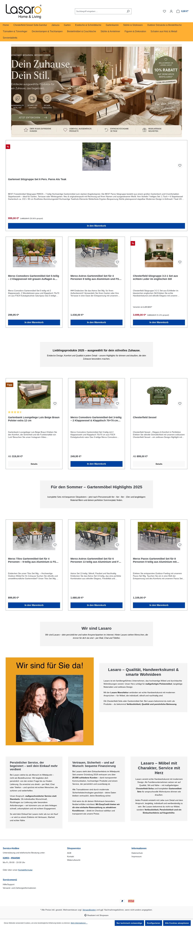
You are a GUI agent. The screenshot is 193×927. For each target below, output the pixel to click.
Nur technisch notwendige (129, 923)
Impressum (137, 856)
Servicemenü (10, 880)
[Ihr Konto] (171, 11)
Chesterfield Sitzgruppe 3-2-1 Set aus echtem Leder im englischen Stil (155, 277)
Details (34, 464)
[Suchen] (128, 11)
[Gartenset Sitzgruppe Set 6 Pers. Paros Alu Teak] (96, 156)
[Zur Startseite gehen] (24, 11)
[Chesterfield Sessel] (159, 395)
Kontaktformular (25, 870)
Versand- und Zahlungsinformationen (19, 888)
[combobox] (100, 11)
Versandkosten (89, 910)
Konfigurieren (153, 923)
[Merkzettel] (164, 11)
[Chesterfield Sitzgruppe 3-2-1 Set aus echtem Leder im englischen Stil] (159, 253)
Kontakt (70, 856)
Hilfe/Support (8, 884)
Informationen (139, 848)
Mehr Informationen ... (79, 923)
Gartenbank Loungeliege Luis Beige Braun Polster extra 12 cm (33, 419)
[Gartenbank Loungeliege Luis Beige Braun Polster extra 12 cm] (34, 395)
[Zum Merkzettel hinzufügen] (180, 165)
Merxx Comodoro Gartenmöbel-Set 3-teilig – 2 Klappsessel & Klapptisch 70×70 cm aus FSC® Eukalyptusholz (96, 419)
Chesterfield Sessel (144, 417)
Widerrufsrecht (73, 860)
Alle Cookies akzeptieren (177, 923)
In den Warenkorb (96, 226)
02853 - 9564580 (11, 858)
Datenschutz (137, 853)
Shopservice (74, 848)
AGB (69, 853)
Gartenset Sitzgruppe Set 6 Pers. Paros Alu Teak (37, 179)
